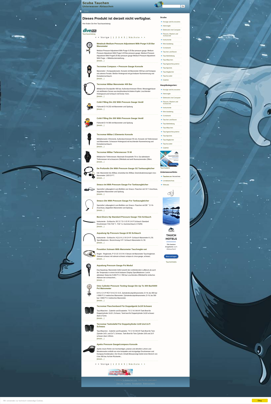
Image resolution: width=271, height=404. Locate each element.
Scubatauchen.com (129, 380)
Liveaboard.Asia (168, 181)
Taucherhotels (171, 262)
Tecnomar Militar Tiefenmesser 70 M (114, 152)
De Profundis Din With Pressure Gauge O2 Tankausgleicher (125, 168)
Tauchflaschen (168, 60)
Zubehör (166, 80)
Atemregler (167, 26)
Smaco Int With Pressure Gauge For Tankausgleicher (122, 184)
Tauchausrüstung (88, 34)
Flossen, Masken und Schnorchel (170, 35)
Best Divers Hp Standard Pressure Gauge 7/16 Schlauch (124, 217)
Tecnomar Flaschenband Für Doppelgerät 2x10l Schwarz (124, 306)
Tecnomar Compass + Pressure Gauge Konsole (120, 66)
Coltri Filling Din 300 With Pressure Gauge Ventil (120, 118)
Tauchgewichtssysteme (171, 64)
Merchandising (168, 44)
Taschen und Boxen (170, 52)
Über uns (119, 383)
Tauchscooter (167, 76)
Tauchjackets (167, 68)
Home (86, 11)
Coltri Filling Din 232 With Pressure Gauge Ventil (120, 102)
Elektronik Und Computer (171, 30)
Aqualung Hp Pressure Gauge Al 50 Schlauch (119, 233)
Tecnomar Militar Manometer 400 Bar (114, 84)
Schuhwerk (167, 48)
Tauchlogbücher (168, 72)
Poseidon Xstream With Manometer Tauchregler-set (122, 249)
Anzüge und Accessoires (171, 22)
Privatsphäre (137, 383)
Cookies (128, 383)
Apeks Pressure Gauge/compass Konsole (117, 344)
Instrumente (167, 40)
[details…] (100, 61)
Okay (260, 400)
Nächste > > (137, 37)
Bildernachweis (149, 383)
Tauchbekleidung (169, 56)
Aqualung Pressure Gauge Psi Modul (115, 265)
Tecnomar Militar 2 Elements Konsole (115, 134)
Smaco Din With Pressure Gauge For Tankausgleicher (123, 201)
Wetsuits (166, 185)
